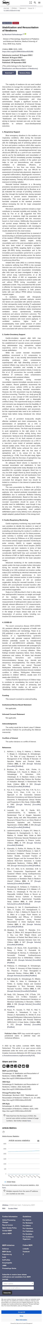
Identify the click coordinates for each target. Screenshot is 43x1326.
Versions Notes (24, 73)
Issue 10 (31, 8)
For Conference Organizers (28, 1238)
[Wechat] (20, 1067)
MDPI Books (6, 1251)
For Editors (27, 1225)
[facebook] (16, 1067)
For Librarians (28, 1228)
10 (39, 468)
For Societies (27, 1234)
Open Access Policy (9, 1228)
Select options (8, 1283)
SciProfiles (6, 1260)
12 (31, 538)
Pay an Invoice (7, 1225)
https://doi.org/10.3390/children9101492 (17, 51)
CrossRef (11, 766)
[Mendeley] (27, 1067)
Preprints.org (7, 1254)
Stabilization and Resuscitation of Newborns (19, 68)
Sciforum (5, 1249)
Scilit (4, 1257)
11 (37, 487)
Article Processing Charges (8, 1221)
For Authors (27, 1220)
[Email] (4, 1067)
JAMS (4, 1265)
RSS (3, 1208)
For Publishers (28, 1231)
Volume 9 (22, 8)
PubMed (19, 766)
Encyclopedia (7, 1263)
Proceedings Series (9, 1268)
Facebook (26, 1251)
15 (4, 633)
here (29, 1121)
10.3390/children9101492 (11, 10)
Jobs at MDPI (7, 1233)
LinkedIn (26, 1249)
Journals (6, 8)
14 (16, 592)
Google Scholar (33, 764)
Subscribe (7, 1293)
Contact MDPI (7, 1230)
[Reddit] (23, 1067)
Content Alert (12, 1208)
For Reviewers (28, 1223)
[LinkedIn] (12, 1067)
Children (14, 8)
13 (16, 570)
